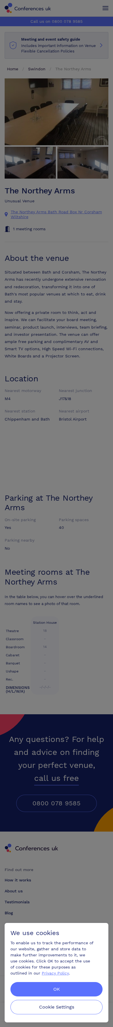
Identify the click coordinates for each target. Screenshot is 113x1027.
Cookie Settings (56, 1007)
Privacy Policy (55, 973)
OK (56, 989)
